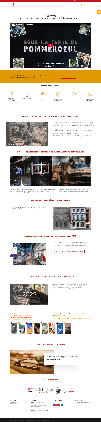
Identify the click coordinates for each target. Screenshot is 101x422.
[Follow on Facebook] (54, 405)
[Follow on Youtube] (59, 405)
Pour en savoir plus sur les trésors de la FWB (68, 251)
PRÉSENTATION (45, 5)
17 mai (9, 317)
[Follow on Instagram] (56, 405)
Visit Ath (83, 1)
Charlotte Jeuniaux (19, 420)
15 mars (9, 315)
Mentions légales (68, 1)
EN (90, 1)
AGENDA (59, 5)
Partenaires (60, 1)
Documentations (53, 1)
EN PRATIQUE (53, 5)
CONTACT (66, 5)
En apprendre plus (69, 77)
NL (88, 1)
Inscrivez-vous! (77, 405)
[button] (99, 12)
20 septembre (57, 318)
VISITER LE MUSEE (35, 5)
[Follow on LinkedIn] (62, 405)
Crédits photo (76, 1)
